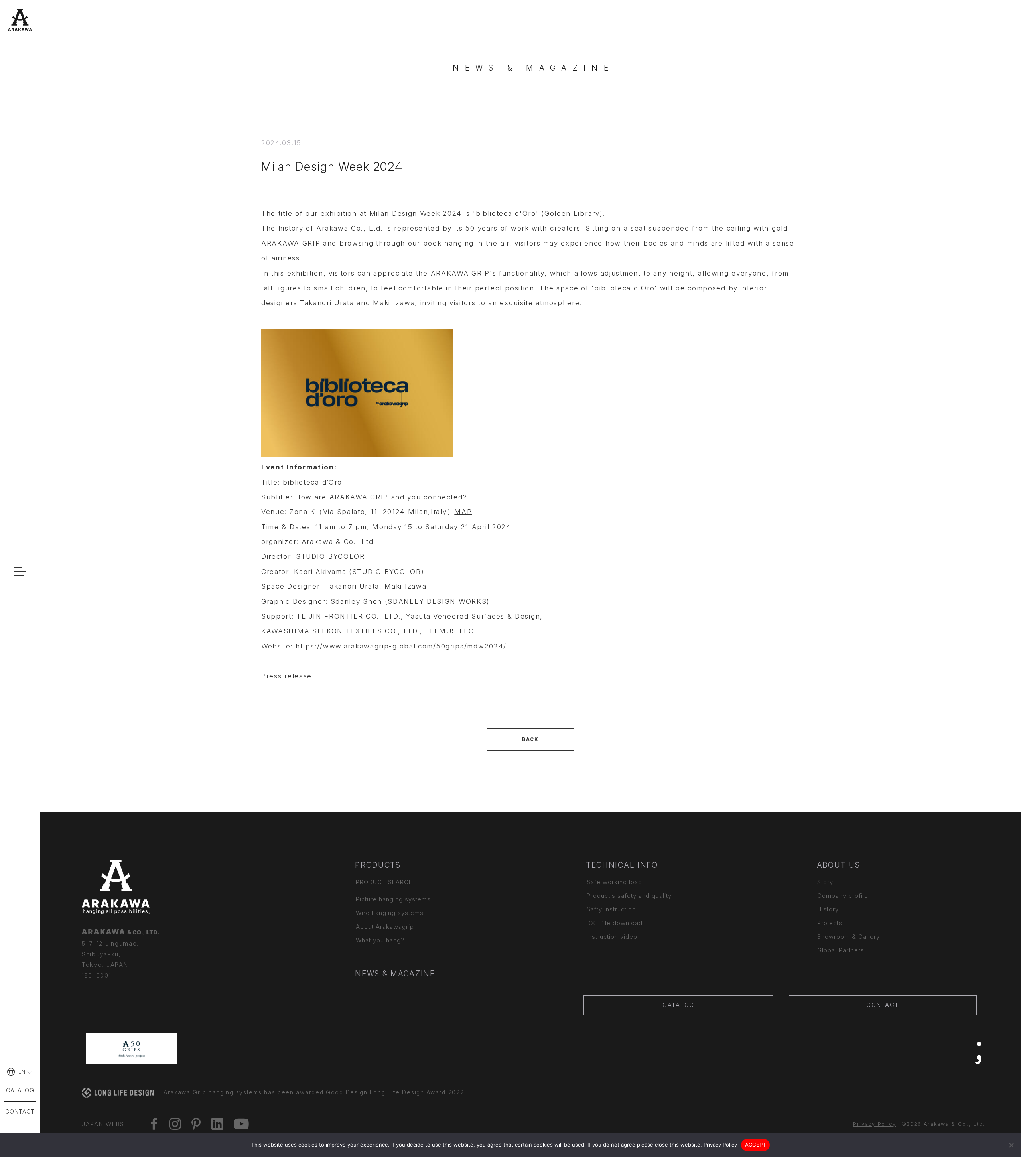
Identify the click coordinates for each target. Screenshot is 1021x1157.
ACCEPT (755, 1144)
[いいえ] (1011, 1145)
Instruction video (612, 936)
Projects (829, 923)
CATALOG (678, 1005)
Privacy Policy (874, 1124)
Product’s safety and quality (629, 895)
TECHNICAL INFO (622, 865)
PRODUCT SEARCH (384, 882)
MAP (463, 512)
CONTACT (882, 1005)
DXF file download (615, 923)
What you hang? (380, 940)
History (828, 909)
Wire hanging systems (390, 913)
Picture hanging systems (393, 899)
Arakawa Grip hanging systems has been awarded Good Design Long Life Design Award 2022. (315, 1092)
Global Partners (840, 950)
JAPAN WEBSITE (108, 1124)
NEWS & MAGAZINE (395, 973)
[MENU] (20, 571)
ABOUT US (838, 865)
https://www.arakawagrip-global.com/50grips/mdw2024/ (400, 646)
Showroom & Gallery (848, 936)
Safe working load (614, 882)
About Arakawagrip (385, 926)
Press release (288, 676)
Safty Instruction (611, 909)
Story (825, 882)
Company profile (842, 895)
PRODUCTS (378, 865)
